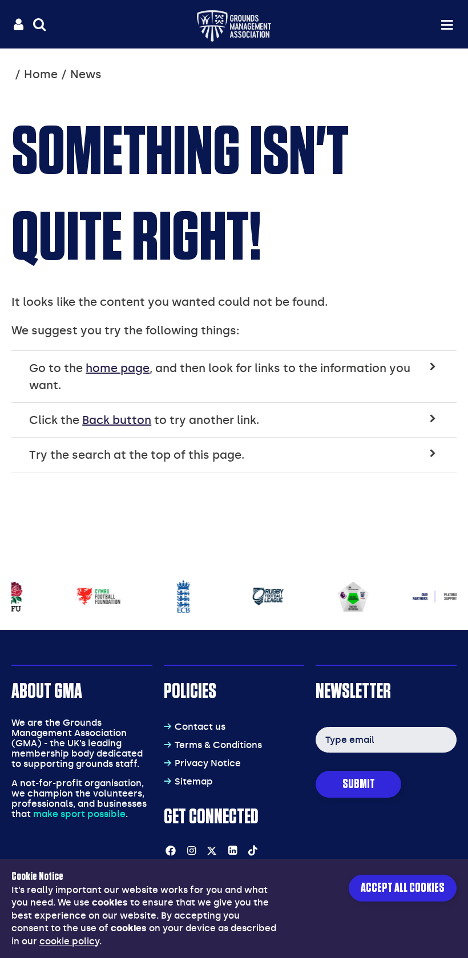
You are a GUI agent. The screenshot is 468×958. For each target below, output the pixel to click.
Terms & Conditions (218, 744)
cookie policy (69, 941)
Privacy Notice (208, 763)
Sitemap (194, 781)
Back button (116, 420)
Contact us (200, 726)
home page (118, 368)
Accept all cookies (403, 888)
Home (41, 74)
